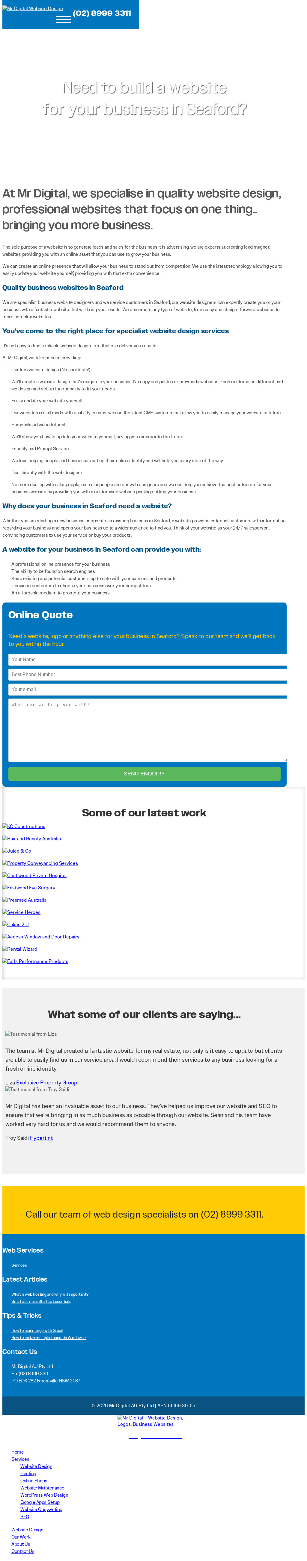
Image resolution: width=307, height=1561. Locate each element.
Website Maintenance (42, 1488)
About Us (20, 1544)
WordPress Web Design (44, 1495)
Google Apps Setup (40, 1502)
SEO (24, 1516)
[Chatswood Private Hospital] (34, 875)
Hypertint (41, 1138)
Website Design (36, 1466)
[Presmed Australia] (24, 900)
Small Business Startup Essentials (40, 1301)
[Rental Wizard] (19, 949)
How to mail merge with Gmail (37, 1330)
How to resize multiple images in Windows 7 (48, 1337)
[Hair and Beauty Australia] (31, 839)
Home (17, 1452)
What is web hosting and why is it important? (49, 1294)
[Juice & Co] (16, 851)
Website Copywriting (41, 1509)
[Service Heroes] (21, 912)
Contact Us (22, 1551)
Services (19, 1265)
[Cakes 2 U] (15, 924)
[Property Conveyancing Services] (40, 863)
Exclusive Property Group (46, 1082)
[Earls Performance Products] (35, 961)
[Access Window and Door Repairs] (40, 937)
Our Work (20, 1537)
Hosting (28, 1473)
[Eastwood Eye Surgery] (28, 888)
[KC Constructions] (23, 826)
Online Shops (33, 1481)
